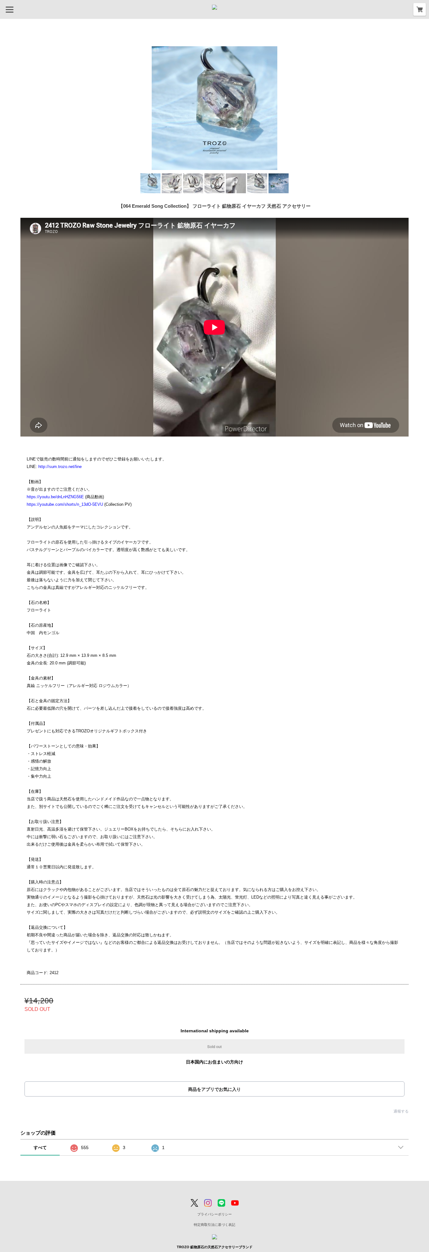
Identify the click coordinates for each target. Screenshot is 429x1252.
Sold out (214, 1046)
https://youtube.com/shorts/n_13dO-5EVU (65, 504)
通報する (401, 1111)
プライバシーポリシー (214, 1214)
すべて (40, 1147)
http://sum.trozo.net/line (60, 466)
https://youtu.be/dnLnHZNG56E (55, 496)
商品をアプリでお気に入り (214, 1089)
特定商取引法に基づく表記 (214, 1225)
